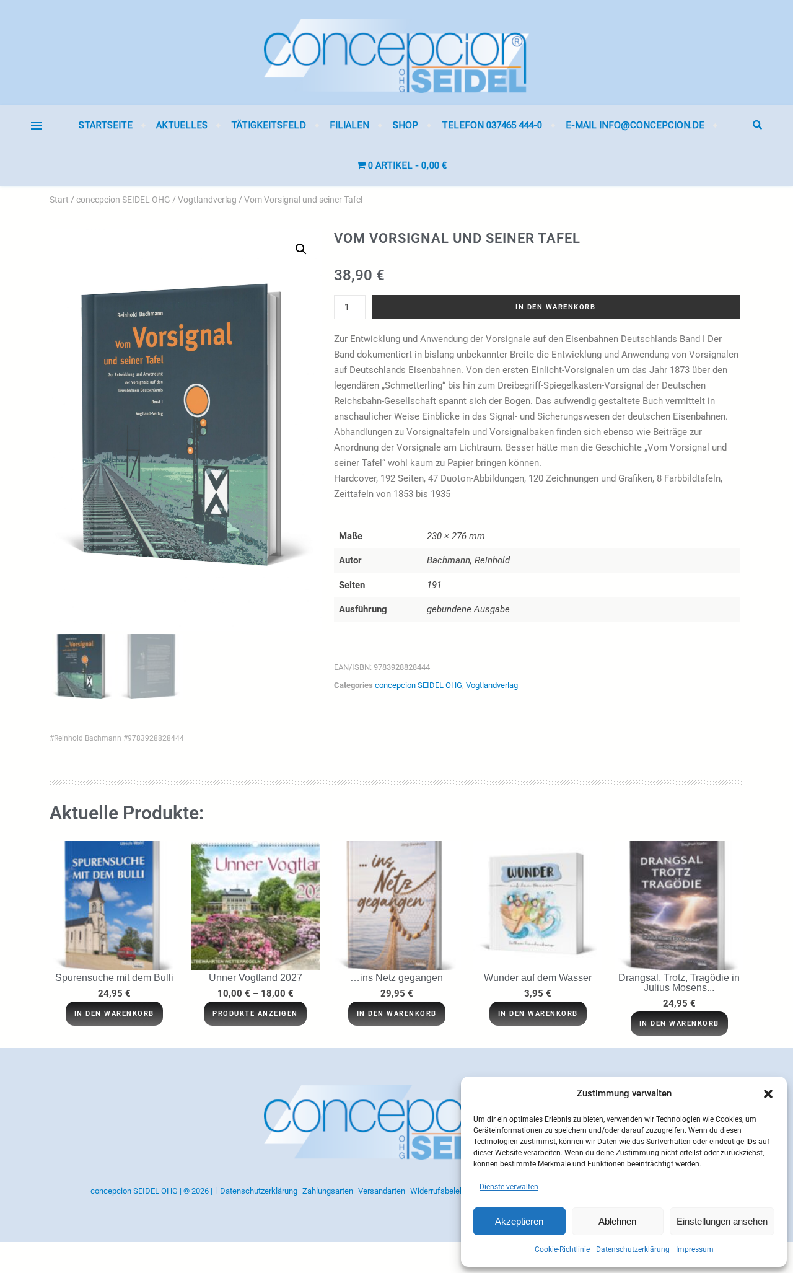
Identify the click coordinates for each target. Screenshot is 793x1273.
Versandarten (381, 1191)
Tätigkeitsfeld (268, 125)
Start (59, 200)
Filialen (349, 125)
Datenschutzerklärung (633, 1249)
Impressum (695, 1249)
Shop (405, 125)
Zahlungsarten (327, 1191)
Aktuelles (182, 125)
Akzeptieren (519, 1221)
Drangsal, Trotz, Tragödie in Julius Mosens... (679, 982)
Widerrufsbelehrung (445, 1191)
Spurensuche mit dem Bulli (114, 977)
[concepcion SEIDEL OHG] (396, 52)
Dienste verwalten (509, 1187)
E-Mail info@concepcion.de (635, 125)
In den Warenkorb (555, 307)
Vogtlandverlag (207, 200)
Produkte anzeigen (255, 1014)
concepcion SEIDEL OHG (123, 200)
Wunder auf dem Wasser (538, 977)
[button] (768, 1094)
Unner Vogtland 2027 (255, 977)
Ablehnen (617, 1221)
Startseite (106, 125)
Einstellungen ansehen (722, 1221)
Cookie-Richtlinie (562, 1249)
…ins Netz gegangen (396, 977)
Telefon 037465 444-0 (492, 125)
